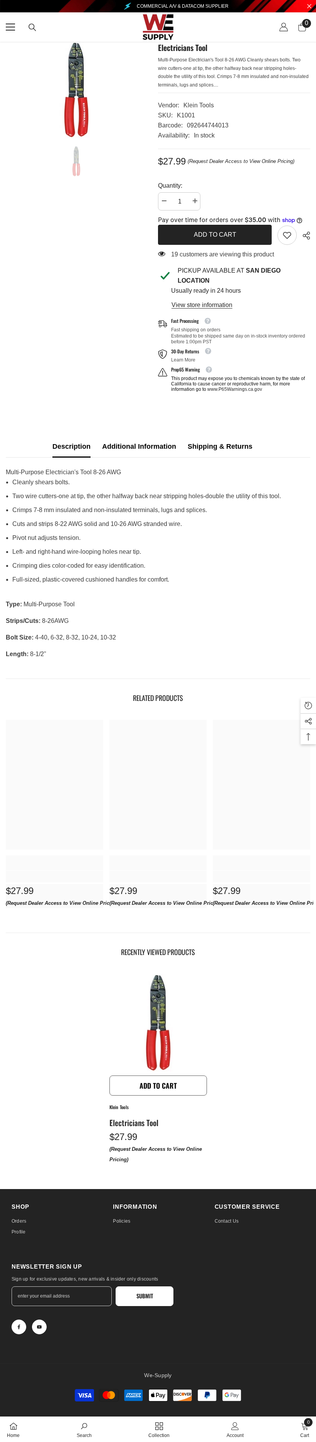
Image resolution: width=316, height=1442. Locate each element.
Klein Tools (198, 105)
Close (309, 6)
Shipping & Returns (220, 446)
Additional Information (139, 446)
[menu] (10, 27)
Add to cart (215, 234)
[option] (76, 90)
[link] (287, 235)
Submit (144, 1296)
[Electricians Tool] (158, 1023)
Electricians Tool (133, 1122)
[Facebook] (19, 1327)
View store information (201, 305)
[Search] (32, 27)
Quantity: (170, 185)
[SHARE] (303, 235)
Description (71, 446)
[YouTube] (39, 1327)
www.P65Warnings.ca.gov (234, 389)
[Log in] (283, 27)
